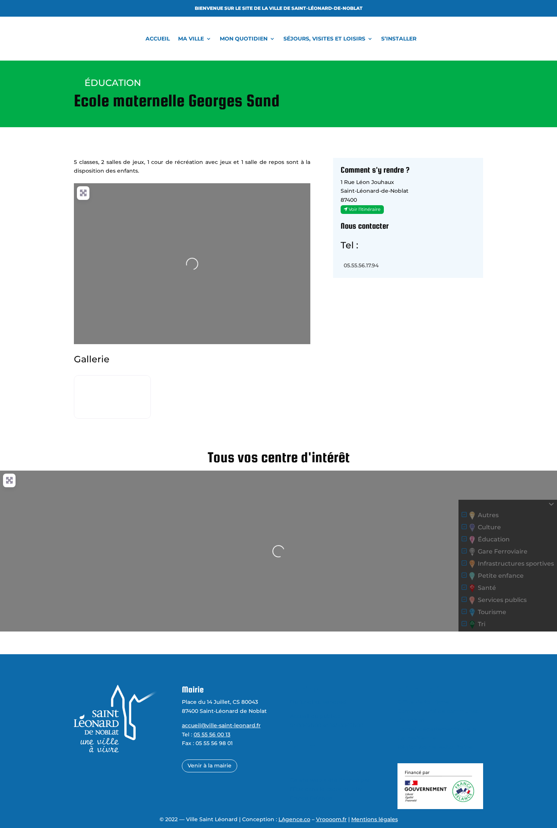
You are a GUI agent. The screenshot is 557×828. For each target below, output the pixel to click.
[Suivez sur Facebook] (296, 747)
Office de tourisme (423, 702)
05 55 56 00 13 (212, 734)
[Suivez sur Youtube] (312, 747)
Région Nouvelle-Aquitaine (435, 747)
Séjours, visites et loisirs (324, 38)
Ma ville (191, 38)
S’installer (398, 38)
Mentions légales (374, 819)
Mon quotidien (244, 38)
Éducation (112, 82)
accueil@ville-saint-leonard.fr (221, 725)
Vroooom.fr (331, 819)
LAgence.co (294, 819)
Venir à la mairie (210, 765)
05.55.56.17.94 (361, 265)
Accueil (158, 38)
